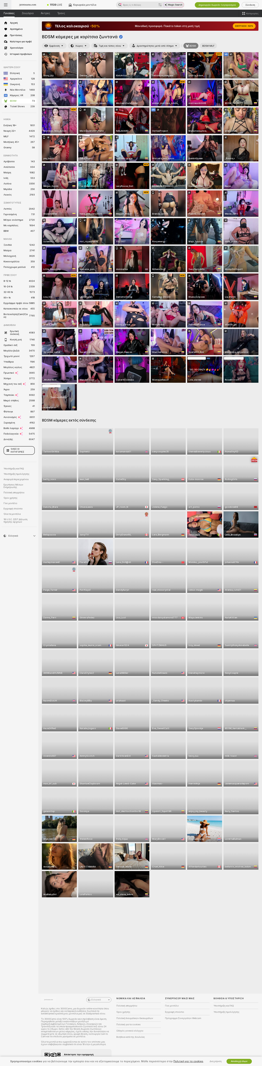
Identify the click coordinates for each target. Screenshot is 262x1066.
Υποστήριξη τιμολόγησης (16, 474)
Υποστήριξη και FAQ (14, 468)
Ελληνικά (96, 999)
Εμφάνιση (54, 45)
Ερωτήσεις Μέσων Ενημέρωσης (13, 486)
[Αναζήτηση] (160, 4)
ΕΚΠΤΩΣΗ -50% (244, 26)
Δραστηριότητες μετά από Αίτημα (155, 45)
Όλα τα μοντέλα (12, 514)
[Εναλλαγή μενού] (5, 5)
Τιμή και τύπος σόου (110, 45)
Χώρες (79, 45)
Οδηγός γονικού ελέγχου (129, 1031)
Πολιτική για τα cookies (128, 1024)
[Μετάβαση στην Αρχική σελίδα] (27, 5)
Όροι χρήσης (10, 498)
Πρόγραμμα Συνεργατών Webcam (183, 1018)
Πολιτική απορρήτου (14, 492)
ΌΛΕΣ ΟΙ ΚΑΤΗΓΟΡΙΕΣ (17, 450)
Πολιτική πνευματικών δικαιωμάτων (134, 1018)
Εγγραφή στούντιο (13, 508)
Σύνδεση (250, 5)
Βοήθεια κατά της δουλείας (130, 1037)
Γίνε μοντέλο (10, 503)
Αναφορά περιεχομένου (16, 479)
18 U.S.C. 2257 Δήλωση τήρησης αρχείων (15, 520)
